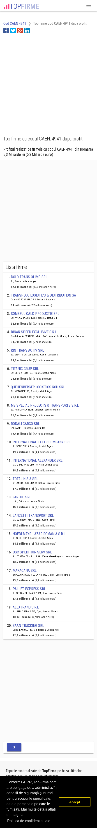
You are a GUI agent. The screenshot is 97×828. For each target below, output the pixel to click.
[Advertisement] (48, 82)
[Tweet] (13, 30)
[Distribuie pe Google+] (20, 30)
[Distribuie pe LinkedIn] (27, 30)
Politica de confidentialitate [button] (28, 821)
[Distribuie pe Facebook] (6, 30)
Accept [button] (74, 802)
